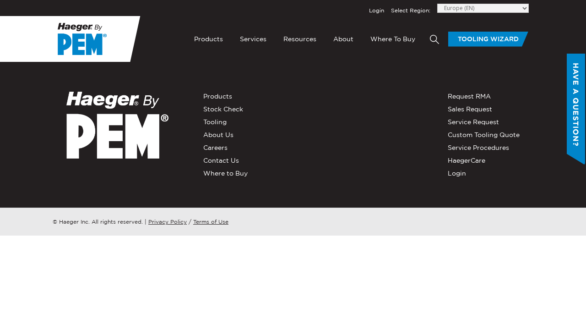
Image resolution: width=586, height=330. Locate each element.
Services (253, 39)
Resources (299, 39)
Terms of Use (210, 222)
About (343, 39)
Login (376, 10)
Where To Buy (392, 39)
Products (208, 39)
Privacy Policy (167, 222)
